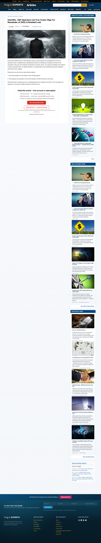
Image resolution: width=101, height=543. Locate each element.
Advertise (58, 524)
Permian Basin (44, 9)
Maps (68, 1)
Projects (35, 522)
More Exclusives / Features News (83, 15)
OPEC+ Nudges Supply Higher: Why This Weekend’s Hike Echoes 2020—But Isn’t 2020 (82, 479)
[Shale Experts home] (13, 5)
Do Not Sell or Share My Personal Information (63, 531)
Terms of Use (59, 526)
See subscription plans (36, 102)
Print (18, 26)
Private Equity (61, 1)
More (93, 159)
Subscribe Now (65, 497)
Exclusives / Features (18, 16)
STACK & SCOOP (54, 9)
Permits (15, 1)
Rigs (19, 1)
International (97, 9)
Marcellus (36, 9)
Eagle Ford (21, 9)
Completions (26, 1)
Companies (36, 524)
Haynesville (29, 9)
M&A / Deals (47, 1)
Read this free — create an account (36, 107)
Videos (35, 530)
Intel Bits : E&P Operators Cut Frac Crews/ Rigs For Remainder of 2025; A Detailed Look (31, 21)
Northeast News (77, 311)
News (9, 9)
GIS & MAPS (36, 526)
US (85, 9)
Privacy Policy (59, 528)
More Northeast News (88, 456)
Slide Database (75, 1)
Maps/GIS (78, 9)
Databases (63, 9)
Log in (42, 114)
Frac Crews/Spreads (36, 1)
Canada (90, 9)
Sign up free (48, 507)
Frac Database (37, 528)
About (57, 520)
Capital (54, 1)
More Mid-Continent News (87, 306)
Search (84, 5)
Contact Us (58, 522)
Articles (31, 5)
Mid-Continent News (78, 164)
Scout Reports (84, 1)
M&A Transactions (38, 520)
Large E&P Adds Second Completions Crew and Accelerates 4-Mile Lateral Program (81, 474)
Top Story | (10, 16)
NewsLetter (58, 534)
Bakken (14, 9)
